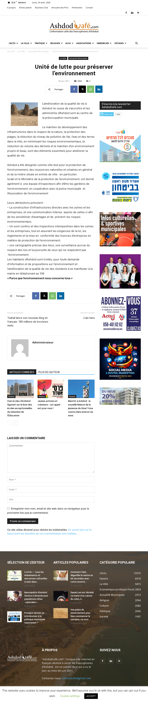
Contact (89, 7)
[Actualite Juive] (120, 329)
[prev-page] (9, 422)
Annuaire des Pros (59, 7)
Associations (83, 43)
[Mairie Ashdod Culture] (120, 245)
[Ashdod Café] (74, 27)
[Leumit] (120, 287)
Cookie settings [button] (70, 696)
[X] (82, 89)
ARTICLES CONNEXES (21, 372)
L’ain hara (89, 318)
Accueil (10, 51)
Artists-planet (25, 7)
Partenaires (77, 7)
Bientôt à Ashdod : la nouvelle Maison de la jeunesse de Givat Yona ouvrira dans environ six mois (80, 408)
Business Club (41, 7)
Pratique (40, 43)
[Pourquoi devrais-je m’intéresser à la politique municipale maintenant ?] (14, 616)
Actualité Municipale (38, 51)
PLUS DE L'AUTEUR (49, 372)
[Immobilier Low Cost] (120, 403)
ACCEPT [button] (91, 696)
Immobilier (103, 43)
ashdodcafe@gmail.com (76, 678)
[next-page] (15, 422)
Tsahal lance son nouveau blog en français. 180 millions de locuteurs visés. (27, 321)
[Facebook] (126, 12)
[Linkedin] (132, 12)
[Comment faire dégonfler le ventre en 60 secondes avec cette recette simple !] (60, 575)
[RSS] (138, 12)
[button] (136, 43)
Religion (55, 43)
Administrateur (43, 342)
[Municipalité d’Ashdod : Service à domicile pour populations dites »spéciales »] (14, 596)
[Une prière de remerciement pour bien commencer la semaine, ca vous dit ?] (60, 613)
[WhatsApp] (90, 89)
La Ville (25, 43)
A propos (11, 7)
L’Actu (12, 43)
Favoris (11, 396)
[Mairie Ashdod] (120, 203)
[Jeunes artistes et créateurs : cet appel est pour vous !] (51, 389)
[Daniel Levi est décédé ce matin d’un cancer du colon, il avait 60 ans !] (60, 596)
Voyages (119, 43)
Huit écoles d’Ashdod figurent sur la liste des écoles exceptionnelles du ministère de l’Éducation (19, 408)
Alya (68, 43)
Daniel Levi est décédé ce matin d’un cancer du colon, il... (82, 595)
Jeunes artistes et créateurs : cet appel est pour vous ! (49, 405)
